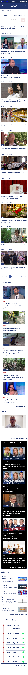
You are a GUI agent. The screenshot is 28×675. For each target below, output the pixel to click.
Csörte (4, 591)
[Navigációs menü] (2, 5)
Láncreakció (5, 608)
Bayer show (5, 598)
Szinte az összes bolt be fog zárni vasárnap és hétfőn (13, 124)
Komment (16, 657)
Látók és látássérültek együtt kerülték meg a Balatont (11, 329)
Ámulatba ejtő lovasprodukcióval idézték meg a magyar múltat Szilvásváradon (13, 353)
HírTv (2, 10)
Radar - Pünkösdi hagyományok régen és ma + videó (13, 149)
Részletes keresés (18, 15)
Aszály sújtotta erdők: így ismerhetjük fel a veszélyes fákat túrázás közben (13, 377)
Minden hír (19, 406)
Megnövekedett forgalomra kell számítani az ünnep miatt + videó (13, 268)
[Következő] (21, 276)
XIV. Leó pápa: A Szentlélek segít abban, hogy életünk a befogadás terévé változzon (13, 100)
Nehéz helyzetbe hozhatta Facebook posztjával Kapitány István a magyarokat (14, 513)
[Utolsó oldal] (25, 276)
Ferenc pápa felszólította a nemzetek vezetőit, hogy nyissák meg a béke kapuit (13, 197)
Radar (4, 325)
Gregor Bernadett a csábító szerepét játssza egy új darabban (14, 401)
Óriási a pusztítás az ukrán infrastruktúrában (11, 490)
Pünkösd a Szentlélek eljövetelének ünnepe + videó (13, 173)
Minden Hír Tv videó (16, 567)
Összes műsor (19, 665)
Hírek (4, 301)
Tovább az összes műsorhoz (16, 614)
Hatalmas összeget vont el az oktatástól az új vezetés (11, 537)
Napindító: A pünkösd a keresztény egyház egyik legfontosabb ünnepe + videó (12, 76)
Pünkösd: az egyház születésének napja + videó (14, 244)
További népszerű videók (18, 438)
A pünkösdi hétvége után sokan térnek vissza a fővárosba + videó (13, 52)
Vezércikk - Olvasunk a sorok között (12, 533)
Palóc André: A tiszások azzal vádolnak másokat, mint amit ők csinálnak (12, 306)
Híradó (4, 576)
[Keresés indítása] (23, 20)
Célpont (4, 585)
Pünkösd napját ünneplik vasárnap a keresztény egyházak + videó (14, 221)
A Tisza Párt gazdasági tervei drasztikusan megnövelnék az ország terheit (14, 466)
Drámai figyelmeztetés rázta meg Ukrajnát (13, 431)
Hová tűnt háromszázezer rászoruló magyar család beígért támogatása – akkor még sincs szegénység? (14, 560)
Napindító (5, 397)
